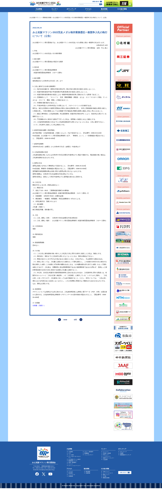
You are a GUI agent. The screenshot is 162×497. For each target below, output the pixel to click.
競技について (106, 474)
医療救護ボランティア (125, 454)
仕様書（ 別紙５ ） (39, 305)
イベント (71, 464)
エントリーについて (108, 473)
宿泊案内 (71, 473)
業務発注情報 (106, 477)
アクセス (71, 471)
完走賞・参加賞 (107, 453)
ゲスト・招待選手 (88, 451)
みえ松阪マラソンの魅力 (75, 459)
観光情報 (88, 471)
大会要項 (71, 451)
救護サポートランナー (108, 458)
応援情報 (88, 473)
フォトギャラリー (88, 454)
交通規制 (71, 476)
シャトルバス (72, 474)
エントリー (106, 451)
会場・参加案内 (72, 462)
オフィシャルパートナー (75, 465)
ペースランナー (107, 456)
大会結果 (105, 459)
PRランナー (106, 454)
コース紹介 (71, 454)
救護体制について (73, 460)
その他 (104, 476)
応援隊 (121, 453)
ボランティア (123, 451)
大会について (106, 471)
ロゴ (70, 453)
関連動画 (86, 453)
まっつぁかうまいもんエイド (75, 457)
